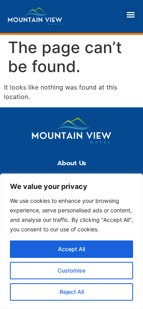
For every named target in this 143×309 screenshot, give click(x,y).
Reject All (72, 291)
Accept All (71, 249)
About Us (71, 163)
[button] (130, 14)
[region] (71, 241)
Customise (71, 270)
